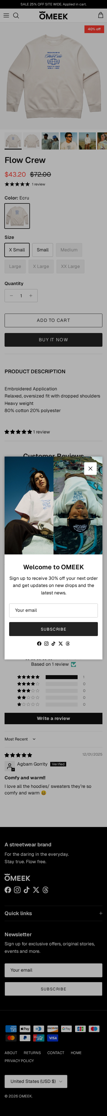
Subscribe (53, 629)
